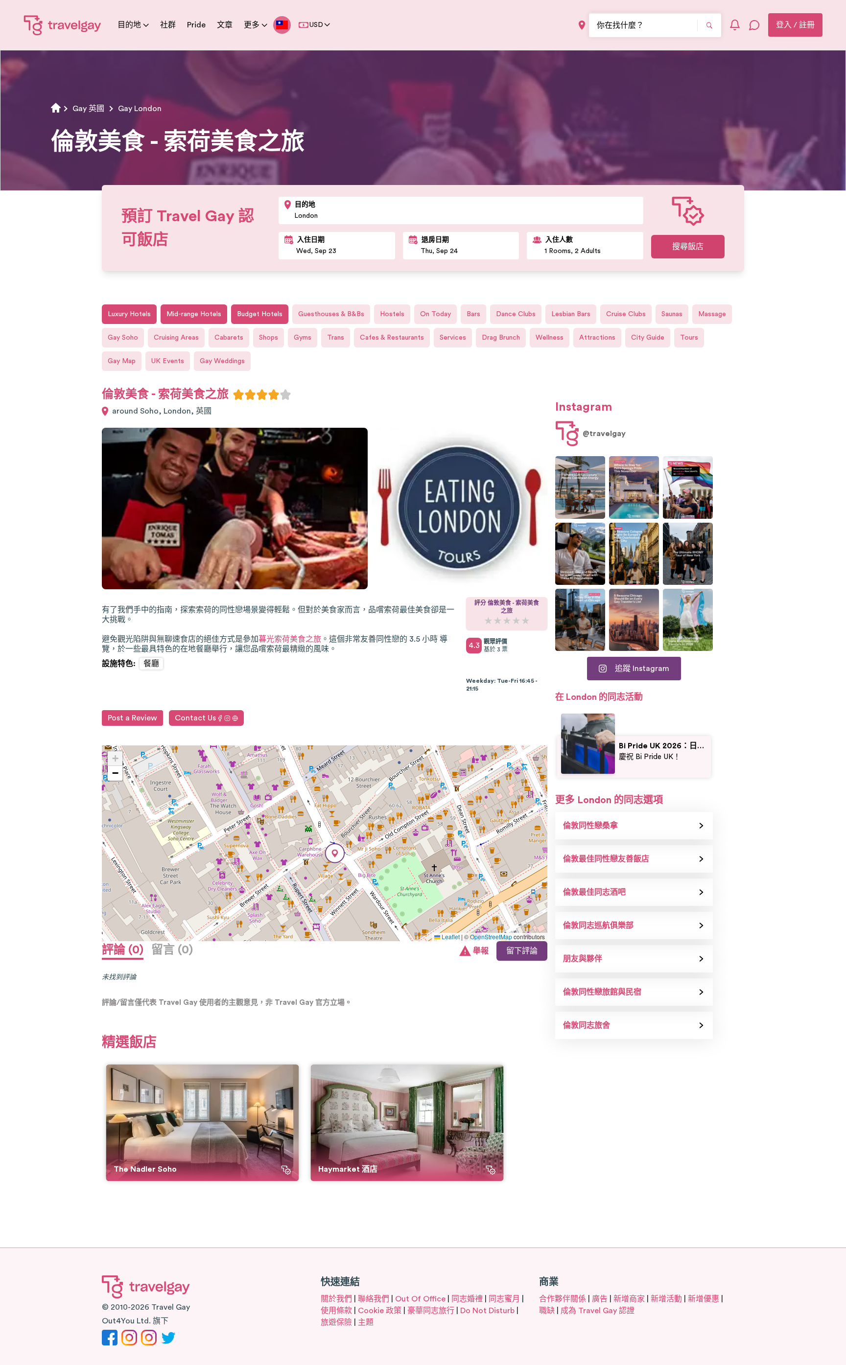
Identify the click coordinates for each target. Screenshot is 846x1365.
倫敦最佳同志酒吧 (594, 892)
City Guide (647, 337)
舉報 (481, 951)
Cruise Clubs (626, 314)
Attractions (597, 337)
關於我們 (336, 1299)
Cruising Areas (176, 337)
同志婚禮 (467, 1299)
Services (453, 337)
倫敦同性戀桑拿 (590, 826)
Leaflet (450, 936)
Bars (473, 314)
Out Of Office (420, 1299)
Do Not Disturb (487, 1311)
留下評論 (522, 951)
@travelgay (604, 434)
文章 (225, 25)
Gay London (140, 109)
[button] (335, 853)
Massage (712, 314)
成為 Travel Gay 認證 (597, 1311)
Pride (196, 25)
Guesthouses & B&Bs (331, 314)
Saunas (671, 314)
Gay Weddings (222, 361)
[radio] (238, 394)
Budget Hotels (259, 314)
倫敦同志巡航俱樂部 (598, 925)
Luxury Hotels (129, 314)
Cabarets (228, 337)
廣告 (600, 1299)
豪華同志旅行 (430, 1311)
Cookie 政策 (379, 1311)
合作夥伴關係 (562, 1299)
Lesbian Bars (570, 314)
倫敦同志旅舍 (586, 1025)
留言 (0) (172, 950)
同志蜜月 (504, 1299)
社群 (168, 25)
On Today (435, 314)
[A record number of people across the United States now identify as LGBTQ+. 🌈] (688, 487)
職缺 (547, 1311)
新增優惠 (703, 1299)
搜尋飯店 (688, 247)
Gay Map (122, 361)
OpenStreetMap (491, 936)
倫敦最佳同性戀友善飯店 (606, 859)
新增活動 (666, 1299)
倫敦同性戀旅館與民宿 (602, 992)
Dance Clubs (516, 314)
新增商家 (629, 1299)
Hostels (392, 314)
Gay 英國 (88, 109)
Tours (689, 337)
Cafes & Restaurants (392, 337)
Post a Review (132, 718)
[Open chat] (754, 25)
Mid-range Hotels (193, 314)
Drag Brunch (501, 337)
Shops (268, 337)
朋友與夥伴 (582, 959)
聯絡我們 (373, 1299)
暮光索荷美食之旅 (289, 639)
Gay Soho (123, 337)
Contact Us (195, 718)
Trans (335, 337)
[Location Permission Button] (582, 25)
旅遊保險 (336, 1322)
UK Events (167, 361)
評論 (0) (122, 950)
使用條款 (336, 1311)
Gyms (302, 337)
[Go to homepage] (63, 25)
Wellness (550, 337)
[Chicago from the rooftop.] (580, 620)
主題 (366, 1322)
